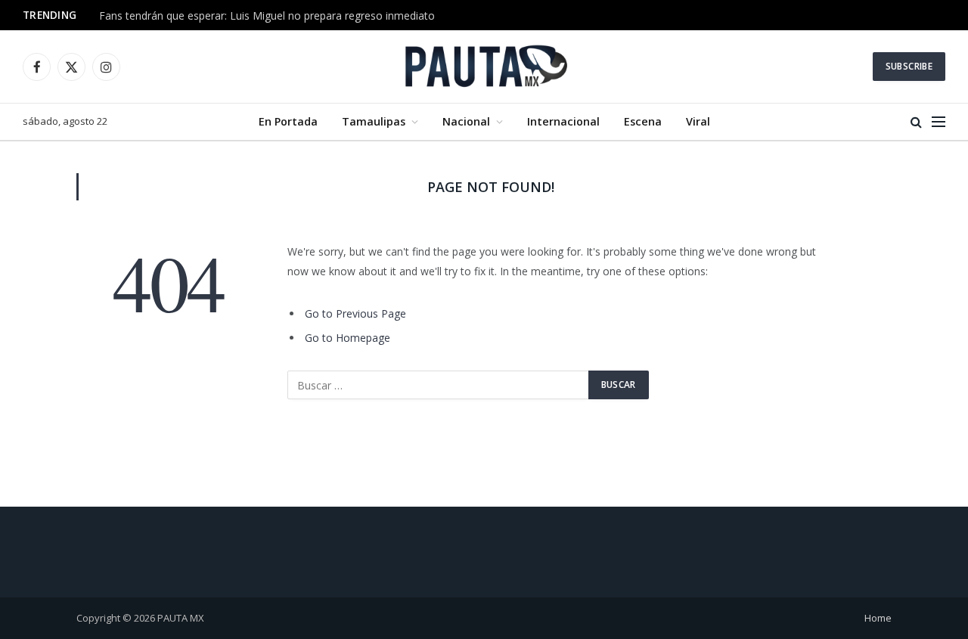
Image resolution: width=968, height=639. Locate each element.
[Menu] (938, 122)
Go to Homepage (347, 337)
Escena (643, 121)
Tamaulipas (373, 121)
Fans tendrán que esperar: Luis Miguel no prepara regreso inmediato (267, 16)
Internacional (563, 121)
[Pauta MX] (484, 66)
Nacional (466, 121)
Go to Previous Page (355, 313)
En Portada (288, 121)
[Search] (916, 122)
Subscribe (909, 66)
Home (878, 618)
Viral (698, 121)
